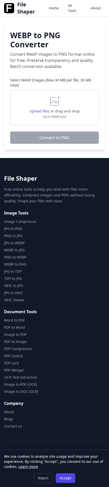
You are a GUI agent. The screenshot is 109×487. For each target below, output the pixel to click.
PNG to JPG (13, 235)
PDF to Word (14, 327)
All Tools (72, 8)
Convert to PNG (54, 137)
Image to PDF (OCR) (20, 384)
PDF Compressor (18, 348)
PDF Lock (11, 363)
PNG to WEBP (15, 257)
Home (54, 8)
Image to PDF (15, 334)
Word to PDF (14, 320)
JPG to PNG (13, 228)
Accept (65, 478)
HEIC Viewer (14, 299)
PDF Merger (14, 370)
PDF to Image (15, 341)
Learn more (28, 466)
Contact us (13, 426)
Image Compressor (20, 221)
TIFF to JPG (13, 278)
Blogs (8, 419)
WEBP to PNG (15, 264)
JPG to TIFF (13, 271)
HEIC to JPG (13, 285)
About (96, 8)
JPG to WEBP (14, 242)
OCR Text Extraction (20, 377)
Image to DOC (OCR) (21, 391)
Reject (43, 478)
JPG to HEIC (13, 292)
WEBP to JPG (14, 250)
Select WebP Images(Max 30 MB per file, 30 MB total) (50, 83)
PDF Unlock (13, 355)
